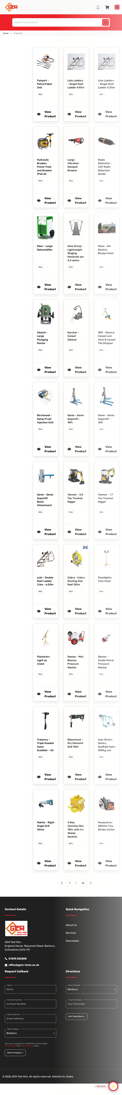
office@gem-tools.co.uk (24, 964)
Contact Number (14, 1000)
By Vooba (101, 1086)
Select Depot (13, 1029)
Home (5, 33)
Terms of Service (27, 1046)
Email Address (13, 1014)
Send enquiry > (15, 1052)
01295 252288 (18, 958)
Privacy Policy (10, 1046)
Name (10, 985)
